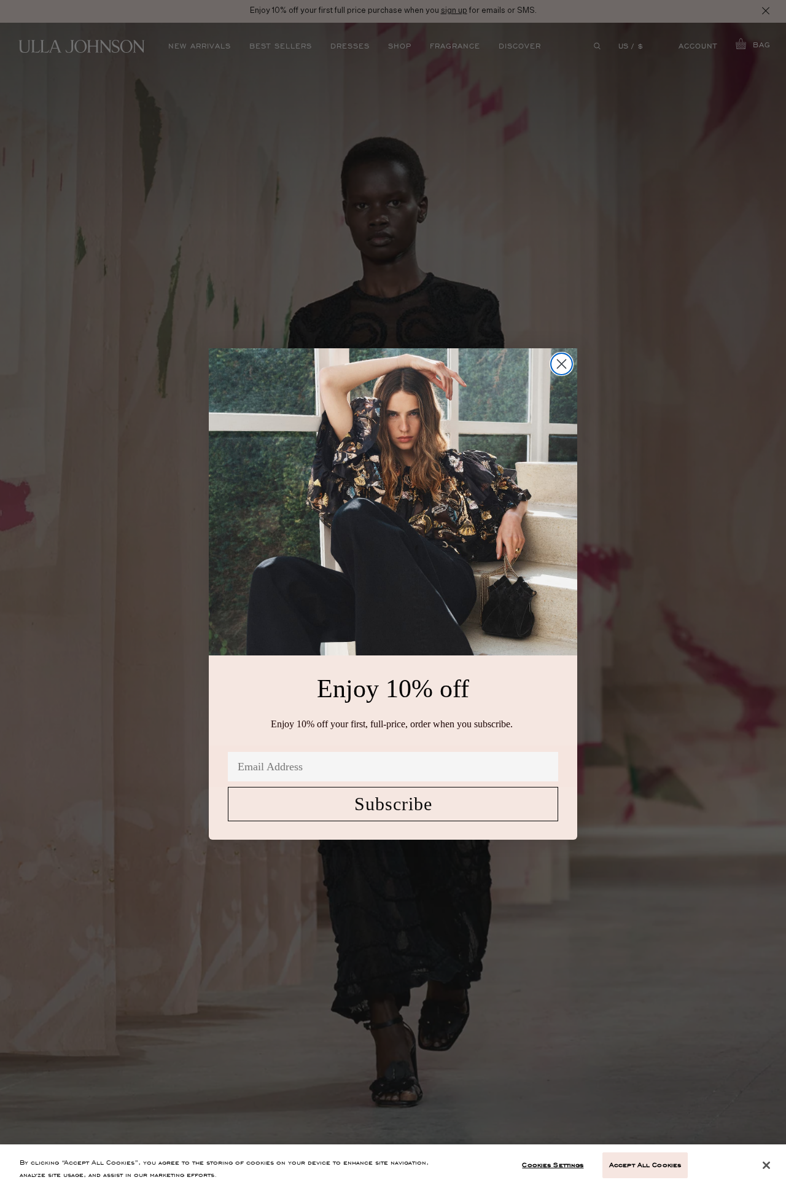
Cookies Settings (552, 1164)
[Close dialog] (561, 364)
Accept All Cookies (645, 1164)
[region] (393, 1166)
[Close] (766, 1165)
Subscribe (393, 804)
